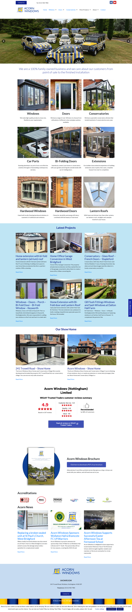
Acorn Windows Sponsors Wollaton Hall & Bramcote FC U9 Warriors (65, 535)
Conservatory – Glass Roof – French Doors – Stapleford (100, 257)
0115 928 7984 (43, 3)
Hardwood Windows (33, 211)
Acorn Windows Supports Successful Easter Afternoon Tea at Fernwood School (98, 537)
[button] (53, 9)
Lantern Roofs (99, 211)
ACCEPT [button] (120, 609)
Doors (66, 113)
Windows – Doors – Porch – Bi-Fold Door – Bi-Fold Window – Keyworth (31, 305)
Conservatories (99, 113)
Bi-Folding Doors (66, 161)
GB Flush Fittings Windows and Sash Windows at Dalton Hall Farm (100, 305)
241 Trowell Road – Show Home (33, 368)
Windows (33, 113)
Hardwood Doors (66, 211)
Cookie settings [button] (99, 609)
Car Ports (33, 161)
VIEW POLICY (111, 609)
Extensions (99, 161)
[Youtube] (114, 2)
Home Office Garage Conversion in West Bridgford (61, 259)
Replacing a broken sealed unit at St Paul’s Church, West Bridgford (32, 535)
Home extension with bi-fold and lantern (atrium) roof (31, 257)
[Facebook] (111, 2)
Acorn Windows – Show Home (84, 368)
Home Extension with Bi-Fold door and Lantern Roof (65, 303)
